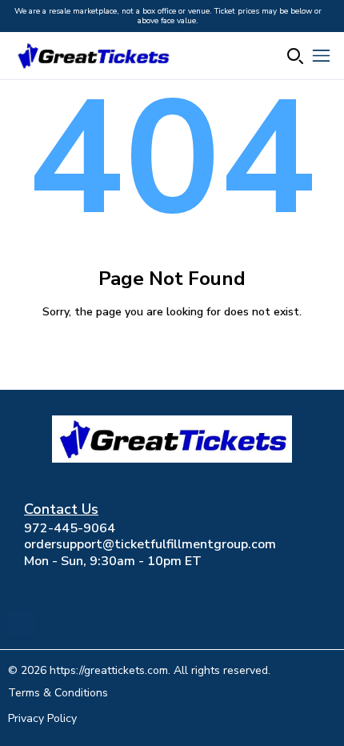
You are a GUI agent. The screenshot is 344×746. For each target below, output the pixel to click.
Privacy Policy (42, 718)
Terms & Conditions (58, 692)
